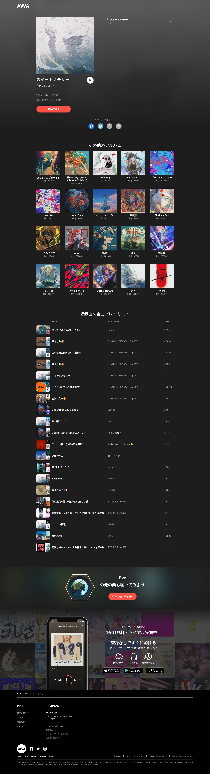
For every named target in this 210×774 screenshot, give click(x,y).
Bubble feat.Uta (105, 290)
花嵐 (133, 253)
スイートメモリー (119, 19)
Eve (55, 86)
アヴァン (161, 290)
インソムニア (48, 253)
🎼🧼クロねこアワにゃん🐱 (120, 444)
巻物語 (133, 215)
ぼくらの (48, 290)
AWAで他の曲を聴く (122, 596)
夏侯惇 (111, 524)
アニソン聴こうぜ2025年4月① (67, 444)
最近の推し (57, 535)
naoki (110, 421)
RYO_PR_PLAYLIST (117, 501)
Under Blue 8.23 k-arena (65, 409)
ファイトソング (77, 290)
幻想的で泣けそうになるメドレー (69, 432)
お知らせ (21, 721)
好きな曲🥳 (58, 341)
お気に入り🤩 (59, 398)
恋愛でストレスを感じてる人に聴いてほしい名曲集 (78, 513)
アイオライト (133, 177)
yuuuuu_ (112, 409)
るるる (111, 329)
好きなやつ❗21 (60, 490)
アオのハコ (57, 455)
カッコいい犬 (114, 455)
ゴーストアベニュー (161, 177)
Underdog (105, 177)
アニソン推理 (59, 524)
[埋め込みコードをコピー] (119, 126)
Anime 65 (57, 478)
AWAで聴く (54, 109)
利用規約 (117, 756)
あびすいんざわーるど (48, 177)
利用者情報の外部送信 (158, 756)
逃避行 (105, 253)
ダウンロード (23, 712)
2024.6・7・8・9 (61, 467)
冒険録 (161, 253)
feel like (48, 215)
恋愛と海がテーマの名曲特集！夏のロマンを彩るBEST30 (81, 547)
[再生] (90, 80)
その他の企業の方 (52, 738)
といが (111, 535)
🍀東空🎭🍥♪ (114, 432)
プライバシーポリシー (135, 756)
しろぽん (112, 489)
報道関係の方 (51, 730)
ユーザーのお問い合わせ (55, 726)
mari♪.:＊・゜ (114, 467)
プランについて (24, 717)
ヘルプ (20, 726)
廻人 (133, 290)
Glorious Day (162, 215)
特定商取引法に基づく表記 (182, 756)
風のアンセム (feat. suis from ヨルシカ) (76, 179)
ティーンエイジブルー (105, 215)
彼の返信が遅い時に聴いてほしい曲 (70, 501)
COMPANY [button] (52, 706)
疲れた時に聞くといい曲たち (67, 352)
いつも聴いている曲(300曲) (66, 387)
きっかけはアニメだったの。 (67, 329)
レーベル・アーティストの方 (57, 734)
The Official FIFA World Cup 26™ (123, 341)
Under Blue (77, 215)
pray (76, 253)
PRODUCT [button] (23, 706)
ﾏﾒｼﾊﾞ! (111, 478)
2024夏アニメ (59, 421)
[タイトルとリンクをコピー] (109, 126)
